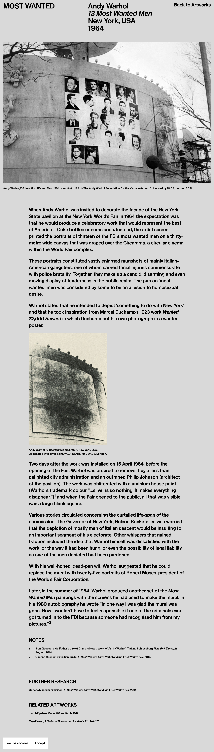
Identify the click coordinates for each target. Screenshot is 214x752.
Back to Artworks (192, 4)
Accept (40, 743)
